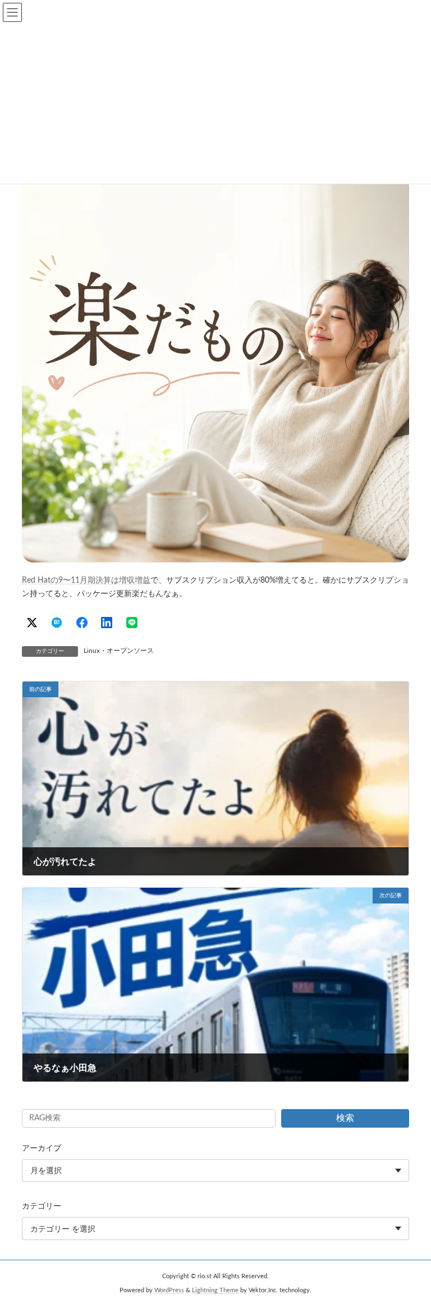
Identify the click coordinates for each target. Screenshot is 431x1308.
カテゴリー (41, 1207)
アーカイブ (41, 1148)
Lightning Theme (215, 1290)
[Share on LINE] (132, 622)
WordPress (169, 1290)
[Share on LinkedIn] (107, 622)
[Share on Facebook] (82, 622)
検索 (345, 1118)
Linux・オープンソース (119, 650)
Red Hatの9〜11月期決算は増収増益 (86, 580)
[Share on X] (32, 622)
